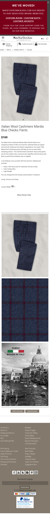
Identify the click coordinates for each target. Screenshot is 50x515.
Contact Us (4, 428)
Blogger (27, 472)
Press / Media (30, 454)
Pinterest (31, 472)
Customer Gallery (31, 433)
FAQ (1, 438)
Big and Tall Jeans (31, 441)
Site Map (28, 456)
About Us (3, 430)
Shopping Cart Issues (8, 462)
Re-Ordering (4, 448)
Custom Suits (32, 18)
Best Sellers (29, 451)
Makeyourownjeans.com (27, 490)
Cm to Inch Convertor (8, 459)
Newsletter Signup (25, 479)
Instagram (36, 472)
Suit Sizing (4, 456)
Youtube (18, 472)
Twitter (23, 472)
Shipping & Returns (7, 433)
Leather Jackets (23, 21)
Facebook (14, 472)
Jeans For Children (32, 462)
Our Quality (4, 436)
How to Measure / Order (9, 451)
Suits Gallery (29, 436)
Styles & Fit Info (6, 454)
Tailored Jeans (30, 459)
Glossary (3, 464)
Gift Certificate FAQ (7, 441)
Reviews (28, 428)
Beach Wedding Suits (32, 438)
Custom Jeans (14, 18)
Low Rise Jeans (30, 444)
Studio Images (30, 430)
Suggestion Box (31, 464)
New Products (30, 448)
